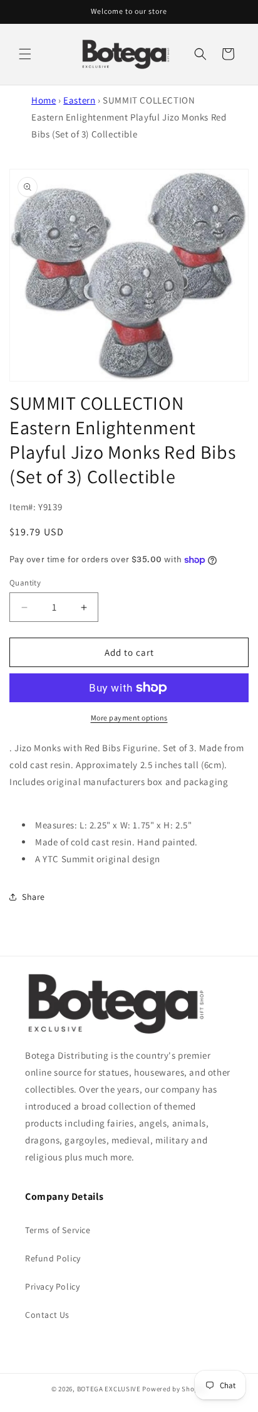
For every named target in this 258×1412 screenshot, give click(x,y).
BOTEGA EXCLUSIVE (109, 1388)
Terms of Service (58, 1230)
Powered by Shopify (174, 1388)
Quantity (25, 582)
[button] (25, 54)
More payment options (129, 717)
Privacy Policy (52, 1286)
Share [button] (33, 896)
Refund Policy (53, 1258)
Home (43, 100)
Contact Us (47, 1314)
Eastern (79, 100)
